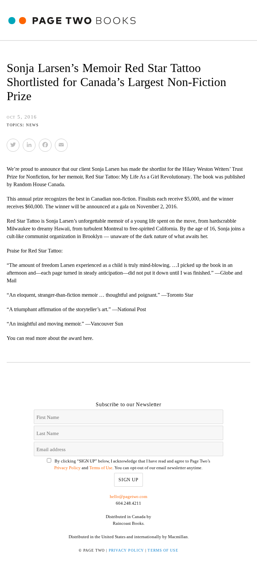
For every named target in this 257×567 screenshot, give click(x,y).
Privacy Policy (67, 467)
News (32, 124)
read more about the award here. (59, 338)
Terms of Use (100, 467)
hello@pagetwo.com (128, 496)
